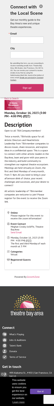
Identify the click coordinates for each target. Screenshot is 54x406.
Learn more (18, 402)
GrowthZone (33, 276)
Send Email (16, 232)
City (12, 48)
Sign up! (27, 87)
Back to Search (11, 98)
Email (13, 33)
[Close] (41, 6)
